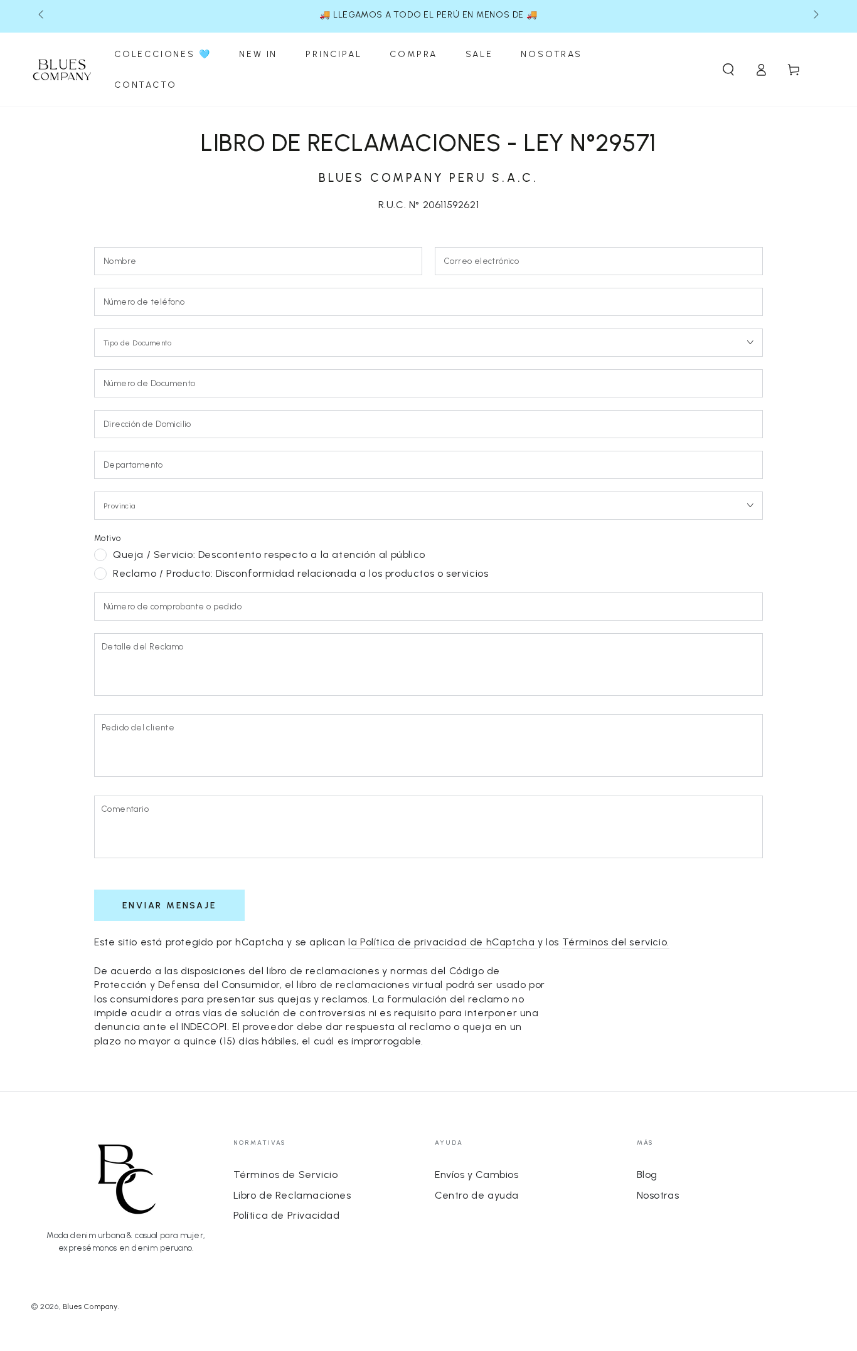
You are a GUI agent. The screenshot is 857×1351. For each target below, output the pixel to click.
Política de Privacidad (286, 1215)
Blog (647, 1174)
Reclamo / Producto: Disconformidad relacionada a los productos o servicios (300, 573)
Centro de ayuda (477, 1195)
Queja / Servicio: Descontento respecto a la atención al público (269, 554)
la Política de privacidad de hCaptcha (443, 942)
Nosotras (658, 1195)
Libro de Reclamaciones (292, 1195)
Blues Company (90, 1306)
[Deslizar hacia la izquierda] (42, 15)
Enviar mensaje (169, 905)
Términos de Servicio (285, 1174)
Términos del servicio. (615, 942)
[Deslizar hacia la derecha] (815, 15)
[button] (728, 69)
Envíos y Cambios (477, 1174)
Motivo (107, 538)
